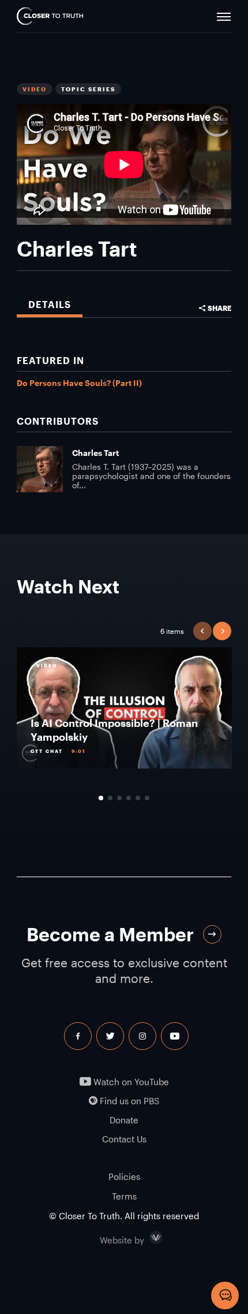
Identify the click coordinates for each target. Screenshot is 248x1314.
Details (49, 304)
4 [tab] (128, 798)
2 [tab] (110, 798)
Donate (124, 1120)
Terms (124, 1196)
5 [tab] (138, 798)
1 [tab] (101, 798)
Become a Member (110, 934)
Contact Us (124, 1139)
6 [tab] (147, 798)
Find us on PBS (128, 1101)
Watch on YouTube (130, 1082)
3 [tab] (119, 798)
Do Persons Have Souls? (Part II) (79, 383)
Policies (124, 1176)
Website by (146, 1237)
